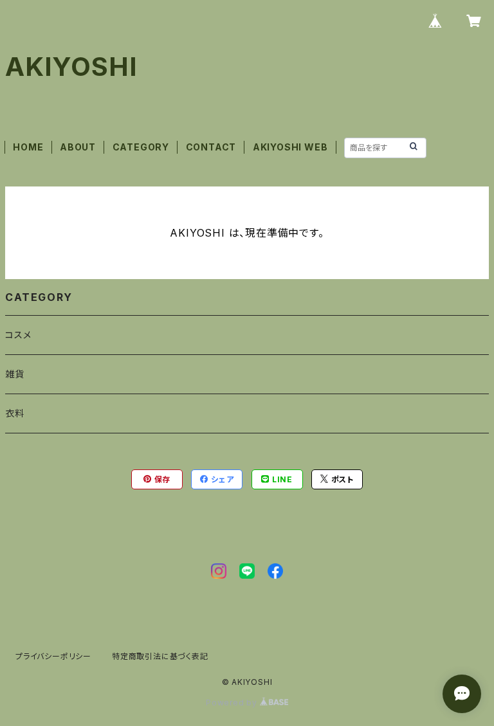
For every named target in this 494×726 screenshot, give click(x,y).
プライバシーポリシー (53, 656)
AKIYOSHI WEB (290, 146)
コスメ (18, 334)
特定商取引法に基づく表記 (160, 656)
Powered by (233, 702)
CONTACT (211, 146)
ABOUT (78, 146)
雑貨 (14, 373)
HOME (28, 146)
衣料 (14, 413)
